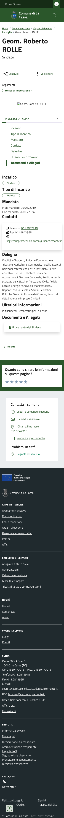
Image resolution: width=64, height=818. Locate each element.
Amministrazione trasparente (19, 747)
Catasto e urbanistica (14, 575)
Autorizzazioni (10, 569)
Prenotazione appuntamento (19, 759)
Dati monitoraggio (12, 800)
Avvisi (5, 617)
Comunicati (8, 611)
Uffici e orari (9, 705)
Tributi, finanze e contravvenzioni (21, 586)
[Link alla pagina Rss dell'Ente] (4, 782)
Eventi (6, 642)
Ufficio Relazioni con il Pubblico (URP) (24, 700)
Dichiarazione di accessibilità (18, 742)
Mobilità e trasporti (13, 581)
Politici (6, 539)
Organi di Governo (42, 28)
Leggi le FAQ (9, 751)
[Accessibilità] (9, 808)
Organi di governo (12, 527)
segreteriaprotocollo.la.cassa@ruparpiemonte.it (34, 241)
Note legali (8, 736)
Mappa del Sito (48, 804)
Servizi (42, 800)
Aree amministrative (14, 510)
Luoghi (6, 637)
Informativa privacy (13, 730)
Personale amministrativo (17, 533)
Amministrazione (21, 28)
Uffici (5, 544)
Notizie (6, 606)
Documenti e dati (12, 516)
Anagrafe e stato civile (15, 564)
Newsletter (8, 787)
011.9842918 (29, 228)
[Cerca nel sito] (53, 15)
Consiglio (7, 32)
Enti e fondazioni (12, 522)
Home (5, 28)
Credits (20, 804)
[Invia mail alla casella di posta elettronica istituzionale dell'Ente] (30, 688)
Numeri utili (9, 711)
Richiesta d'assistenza (15, 764)
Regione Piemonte (13, 4)
